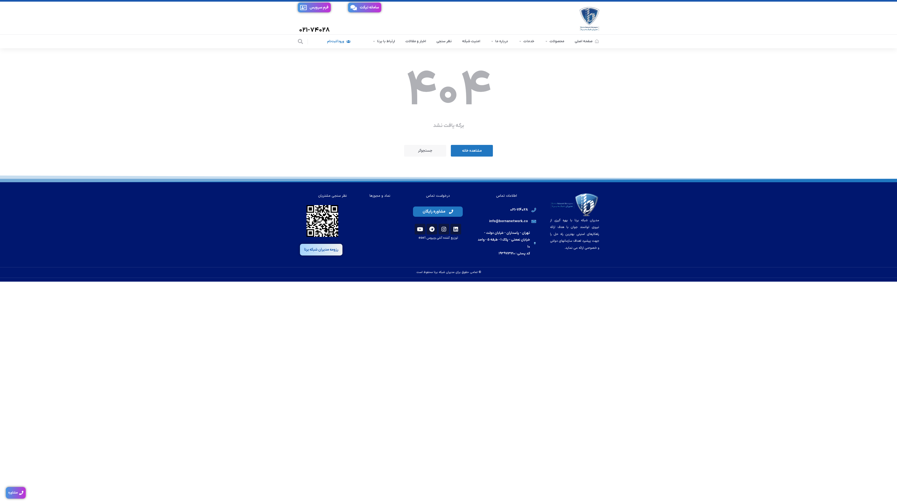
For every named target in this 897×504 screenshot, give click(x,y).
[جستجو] (300, 41)
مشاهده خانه (472, 151)
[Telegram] (432, 229)
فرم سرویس (319, 7)
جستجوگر (425, 151)
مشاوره (13, 492)
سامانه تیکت (369, 7)
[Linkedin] (455, 229)
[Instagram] (443, 229)
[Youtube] (420, 229)
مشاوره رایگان (434, 212)
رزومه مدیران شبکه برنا (321, 249)
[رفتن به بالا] (886, 493)
